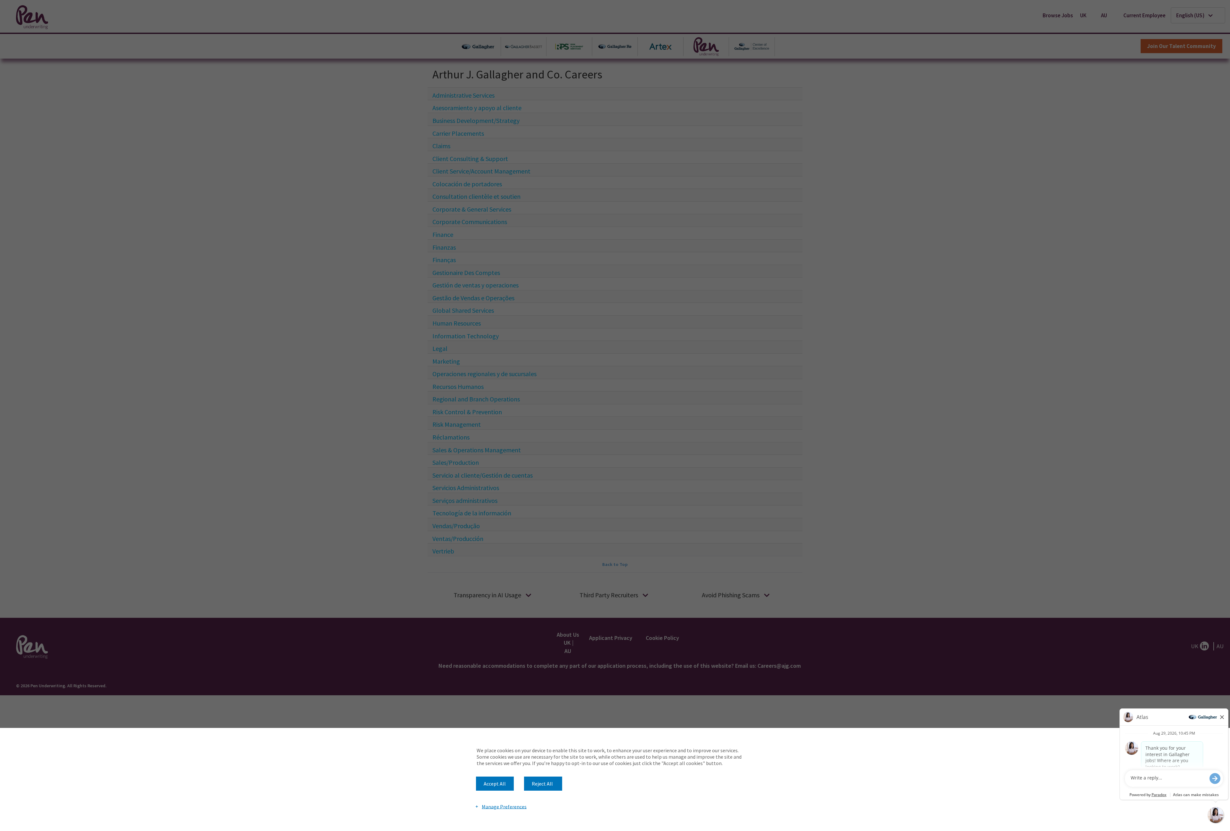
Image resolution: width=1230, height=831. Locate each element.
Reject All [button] (542, 783)
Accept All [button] (495, 783)
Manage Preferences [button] (504, 806)
